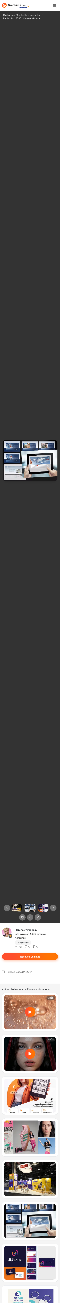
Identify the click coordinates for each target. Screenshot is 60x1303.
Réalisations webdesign (28, 15)
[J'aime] (22, 917)
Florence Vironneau (26, 929)
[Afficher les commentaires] (30, 917)
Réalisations (9, 15)
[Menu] (54, 5)
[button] (7, 908)
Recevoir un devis (30, 956)
